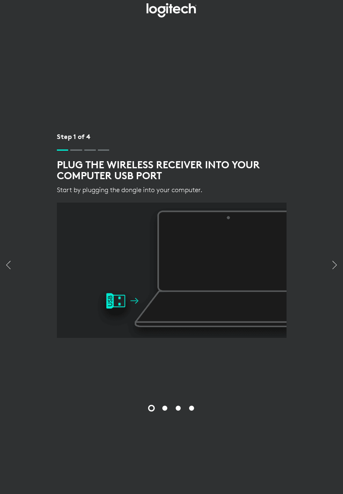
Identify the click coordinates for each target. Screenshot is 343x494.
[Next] (334, 266)
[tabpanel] (171, 235)
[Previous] (8, 266)
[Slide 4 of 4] (191, 408)
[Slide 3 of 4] (178, 408)
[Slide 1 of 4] (151, 408)
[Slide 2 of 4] (165, 408)
